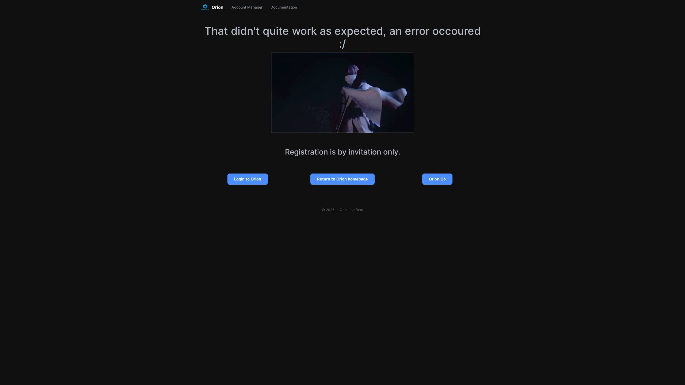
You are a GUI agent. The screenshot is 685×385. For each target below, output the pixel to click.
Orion (217, 7)
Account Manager (246, 7)
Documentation (284, 7)
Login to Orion (247, 179)
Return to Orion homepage (342, 179)
